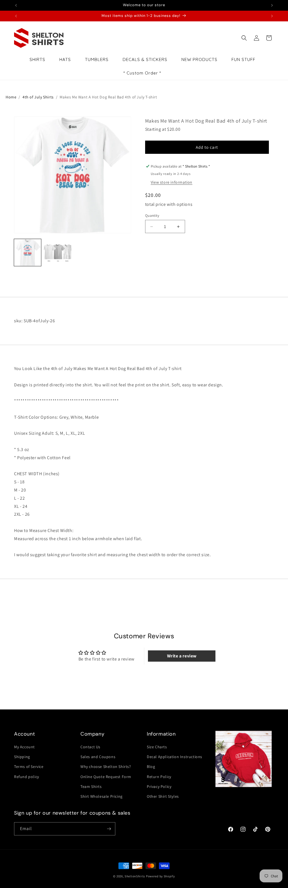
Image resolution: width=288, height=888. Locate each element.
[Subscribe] (109, 828)
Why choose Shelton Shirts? (105, 766)
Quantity (152, 215)
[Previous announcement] (16, 5)
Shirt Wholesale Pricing (101, 796)
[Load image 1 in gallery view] (27, 252)
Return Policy (159, 776)
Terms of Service (29, 766)
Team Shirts (91, 786)
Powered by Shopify (160, 876)
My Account (24, 746)
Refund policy (26, 776)
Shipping (22, 756)
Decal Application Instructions (174, 756)
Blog (151, 766)
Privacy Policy (159, 786)
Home (11, 97)
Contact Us (90, 746)
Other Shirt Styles (163, 796)
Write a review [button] (182, 656)
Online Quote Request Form (105, 776)
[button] (244, 38)
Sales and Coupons (97, 756)
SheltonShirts (135, 876)
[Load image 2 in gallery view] (57, 252)
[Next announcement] (272, 5)
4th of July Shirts (38, 97)
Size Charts (157, 746)
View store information (171, 182)
